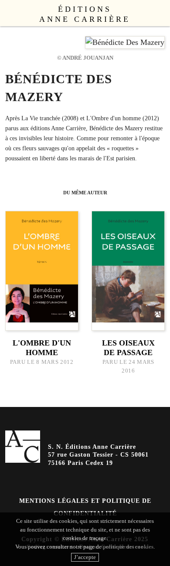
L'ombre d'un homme (42, 348)
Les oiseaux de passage (128, 348)
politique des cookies (128, 546)
